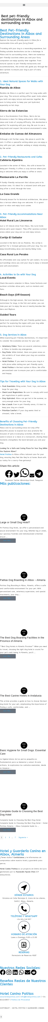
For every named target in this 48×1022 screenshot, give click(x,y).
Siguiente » (23, 837)
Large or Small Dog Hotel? (15, 522)
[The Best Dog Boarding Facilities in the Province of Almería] (24, 616)
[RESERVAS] (24, 945)
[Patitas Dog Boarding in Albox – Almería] (24, 559)
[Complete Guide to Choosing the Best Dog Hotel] (24, 790)
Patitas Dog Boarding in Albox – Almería (22, 580)
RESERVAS (24, 952)
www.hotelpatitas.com (9, 997)
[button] (24, 5)
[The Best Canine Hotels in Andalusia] (24, 674)
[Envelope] (27, 972)
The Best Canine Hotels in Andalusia (21, 695)
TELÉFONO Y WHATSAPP (24, 916)
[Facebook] (3, 972)
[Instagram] (9, 972)
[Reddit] (34, 972)
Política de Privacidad (20, 1000)
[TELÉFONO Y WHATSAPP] (24, 909)
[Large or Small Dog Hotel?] (24, 501)
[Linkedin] (15, 972)
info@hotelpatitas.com (30, 997)
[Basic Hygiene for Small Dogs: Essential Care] (24, 729)
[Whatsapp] (21, 972)
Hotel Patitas (6, 454)
